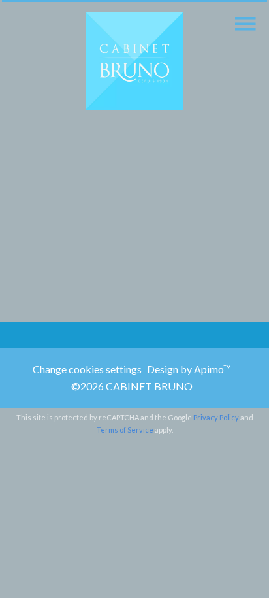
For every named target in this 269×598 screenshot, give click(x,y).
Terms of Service (125, 429)
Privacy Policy (216, 417)
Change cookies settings (87, 369)
